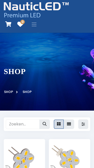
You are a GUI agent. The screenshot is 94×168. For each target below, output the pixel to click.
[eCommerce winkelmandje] (8, 24)
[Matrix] (59, 124)
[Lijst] (69, 124)
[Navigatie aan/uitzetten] (34, 24)
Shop (8, 91)
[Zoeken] (44, 124)
